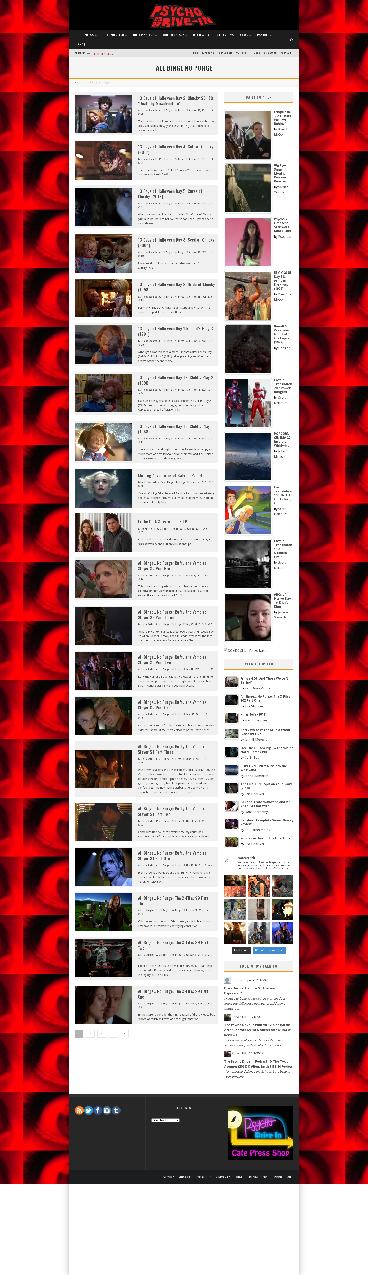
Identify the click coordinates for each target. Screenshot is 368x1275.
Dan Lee (284, 348)
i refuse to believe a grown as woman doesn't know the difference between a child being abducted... (256, 1003)
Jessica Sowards (149, 110)
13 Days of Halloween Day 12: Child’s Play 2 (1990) (175, 380)
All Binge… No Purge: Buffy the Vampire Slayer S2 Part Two (172, 660)
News (244, 35)
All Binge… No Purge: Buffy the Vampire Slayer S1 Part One (172, 855)
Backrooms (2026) (105, 53)
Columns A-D (113, 35)
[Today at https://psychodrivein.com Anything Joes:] (258, 885)
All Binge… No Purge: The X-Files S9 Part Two (173, 945)
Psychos (264, 35)
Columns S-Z (174, 35)
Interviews (224, 35)
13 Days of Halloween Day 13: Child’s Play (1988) (174, 429)
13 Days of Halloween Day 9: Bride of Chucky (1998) (176, 287)
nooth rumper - (250, 980)
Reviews (200, 35)
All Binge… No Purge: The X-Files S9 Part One (173, 994)
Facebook (208, 53)
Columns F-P (143, 35)
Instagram (225, 53)
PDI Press (86, 35)
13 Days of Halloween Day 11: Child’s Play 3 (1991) (175, 331)
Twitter (241, 53)
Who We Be (270, 53)
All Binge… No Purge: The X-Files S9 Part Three (173, 901)
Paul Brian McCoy (149, 482)
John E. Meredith (257, 739)
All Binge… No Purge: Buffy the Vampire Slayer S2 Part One (172, 705)
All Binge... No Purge (173, 110)
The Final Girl (147, 528)
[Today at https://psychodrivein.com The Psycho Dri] (282, 885)
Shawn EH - (247, 1017)
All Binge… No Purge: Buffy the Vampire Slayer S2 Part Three (172, 614)
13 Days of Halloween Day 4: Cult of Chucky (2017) (175, 149)
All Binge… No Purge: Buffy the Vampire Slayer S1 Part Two (172, 811)
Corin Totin (253, 757)
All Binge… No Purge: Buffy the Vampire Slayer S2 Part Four (172, 565)
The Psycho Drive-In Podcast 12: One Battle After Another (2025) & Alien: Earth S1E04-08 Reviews (257, 1030)
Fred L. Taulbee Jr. (257, 720)
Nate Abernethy (256, 812)
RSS (195, 53)
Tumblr (255, 53)
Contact (285, 53)
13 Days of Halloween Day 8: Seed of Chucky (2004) (176, 242)
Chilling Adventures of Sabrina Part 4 (170, 475)
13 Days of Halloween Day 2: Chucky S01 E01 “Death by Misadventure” (176, 101)
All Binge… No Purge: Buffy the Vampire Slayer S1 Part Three (172, 749)
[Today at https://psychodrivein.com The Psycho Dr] (258, 909)
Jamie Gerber (147, 575)
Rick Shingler (147, 910)
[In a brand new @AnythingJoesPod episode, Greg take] (282, 933)
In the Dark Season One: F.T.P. (163, 521)
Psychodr (285, 237)
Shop (82, 44)
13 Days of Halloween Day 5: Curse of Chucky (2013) (170, 194)
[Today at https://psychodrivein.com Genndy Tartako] (282, 909)
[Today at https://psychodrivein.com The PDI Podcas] (235, 885)
